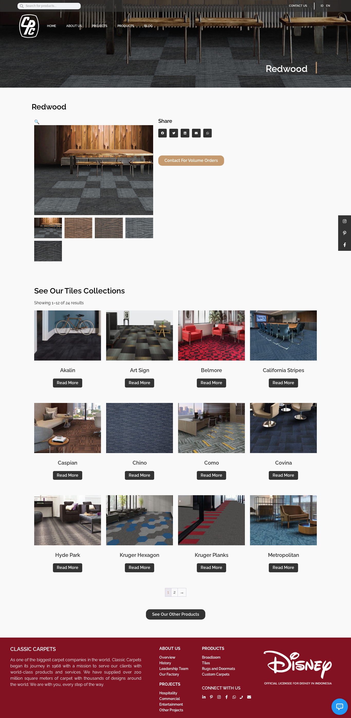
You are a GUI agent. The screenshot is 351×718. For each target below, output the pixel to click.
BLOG (148, 26)
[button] (37, 121)
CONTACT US (298, 5)
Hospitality (168, 693)
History (165, 663)
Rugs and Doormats (218, 669)
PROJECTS (99, 26)
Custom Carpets (215, 674)
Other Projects (171, 710)
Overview (167, 657)
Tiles (206, 663)
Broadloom (211, 657)
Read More (67, 382)
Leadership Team (173, 669)
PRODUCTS (125, 26)
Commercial (169, 699)
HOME (51, 26)
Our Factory (169, 674)
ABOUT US (74, 26)
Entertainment (171, 704)
